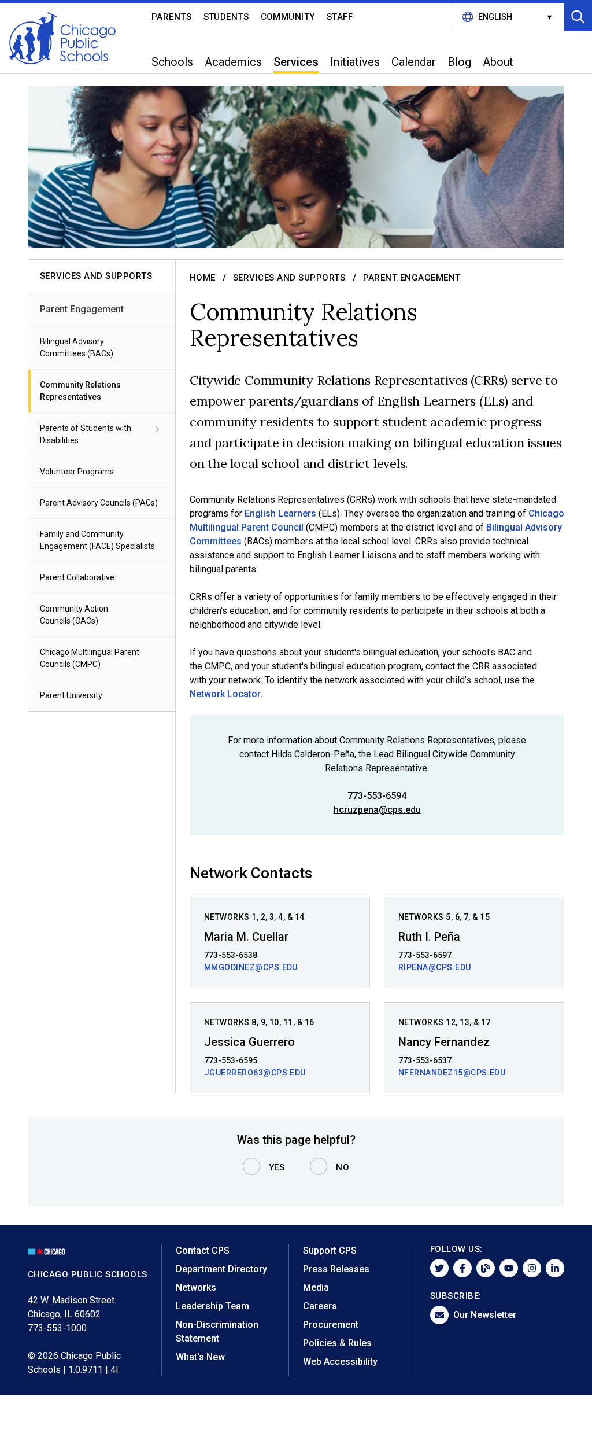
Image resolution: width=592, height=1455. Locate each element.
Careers (320, 1306)
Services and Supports (289, 277)
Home (203, 277)
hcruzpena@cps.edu (377, 809)
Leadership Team (212, 1306)
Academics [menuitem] (233, 62)
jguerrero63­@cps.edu (255, 1072)
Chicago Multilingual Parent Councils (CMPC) (89, 658)
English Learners (280, 513)
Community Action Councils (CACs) (74, 614)
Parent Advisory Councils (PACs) (99, 502)
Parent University (71, 695)
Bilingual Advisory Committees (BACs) (76, 347)
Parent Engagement (82, 309)
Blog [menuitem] (459, 62)
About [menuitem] (498, 62)
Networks (196, 1287)
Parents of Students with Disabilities (85, 434)
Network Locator (225, 693)
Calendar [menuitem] (413, 62)
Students (226, 17)
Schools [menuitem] (172, 62)
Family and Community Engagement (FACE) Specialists (97, 540)
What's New (200, 1356)
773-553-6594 (376, 795)
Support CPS (330, 1250)
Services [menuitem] (296, 62)
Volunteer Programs (77, 471)
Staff (340, 17)
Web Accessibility (340, 1361)
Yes (277, 1167)
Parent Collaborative (77, 577)
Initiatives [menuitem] (355, 62)
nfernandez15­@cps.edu (451, 1072)
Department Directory (221, 1269)
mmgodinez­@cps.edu (251, 967)
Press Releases (336, 1269)
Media (316, 1287)
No (342, 1167)
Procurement (330, 1324)
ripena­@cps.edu (434, 967)
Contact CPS (203, 1250)
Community (288, 17)
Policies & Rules (337, 1343)
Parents (171, 17)
